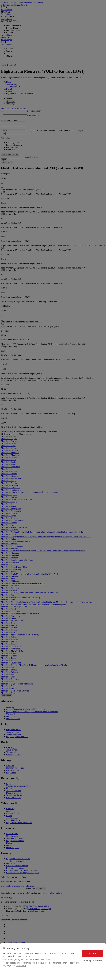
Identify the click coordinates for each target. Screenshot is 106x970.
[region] (53, 956)
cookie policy (21, 965)
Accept (92, 953)
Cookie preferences (92, 960)
